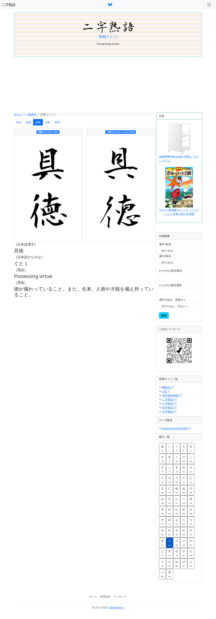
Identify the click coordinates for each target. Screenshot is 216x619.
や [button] (162, 521)
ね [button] (183, 490)
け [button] (183, 458)
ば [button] (176, 563)
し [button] (169, 469)
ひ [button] (169, 500)
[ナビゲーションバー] (209, 4)
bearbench (116, 607)
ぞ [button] (183, 553)
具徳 (38, 122)
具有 (47, 122)
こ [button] (191, 458)
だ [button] (191, 553)
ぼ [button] (169, 574)
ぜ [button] (176, 553)
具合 (18, 122)
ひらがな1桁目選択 (170, 270)
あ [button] (162, 448)
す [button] (176, 469)
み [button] (169, 511)
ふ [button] (176, 500)
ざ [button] (191, 542)
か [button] (162, 458)
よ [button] (176, 521)
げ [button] (176, 542)
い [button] (169, 448)
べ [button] (162, 574)
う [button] (176, 448)
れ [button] (169, 532)
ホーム (18, 114)
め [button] (183, 511)
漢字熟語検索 (170, 395)
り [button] (191, 521)
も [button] (191, 511)
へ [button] (183, 500)
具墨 (28, 122)
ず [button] (169, 553)
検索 (164, 315)
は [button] (162, 500)
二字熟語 (9, 4)
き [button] (169, 458)
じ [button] (162, 553)
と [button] (191, 479)
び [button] (183, 563)
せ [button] (183, 469)
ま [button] (162, 511)
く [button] (176, 458)
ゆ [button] (169, 521)
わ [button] (183, 532)
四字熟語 (168, 407)
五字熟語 (168, 412)
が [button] (191, 532)
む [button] (176, 511)
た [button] (162, 479)
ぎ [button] (162, 542)
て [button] (183, 479)
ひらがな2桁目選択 (170, 285)
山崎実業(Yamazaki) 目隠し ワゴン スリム (178, 158)
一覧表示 (31, 114)
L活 (164, 391)
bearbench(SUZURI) (175, 428)
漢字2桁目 (165, 256)
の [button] (191, 490)
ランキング (120, 596)
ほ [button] (191, 500)
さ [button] (162, 469)
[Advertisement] (108, 84)
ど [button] (169, 563)
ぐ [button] (169, 542)
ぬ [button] (176, 490)
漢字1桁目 (165, 244)
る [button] (162, 532)
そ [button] (191, 469)
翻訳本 (166, 387)
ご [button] (183, 542)
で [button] (162, 563)
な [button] (162, 490)
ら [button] (183, 521)
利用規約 (105, 596)
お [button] (191, 448)
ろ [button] (176, 532)
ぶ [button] (191, 563)
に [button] (169, 490)
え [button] (183, 448)
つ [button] (176, 479)
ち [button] (169, 479)
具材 (57, 122)
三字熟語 (168, 403)
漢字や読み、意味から (172, 300)
